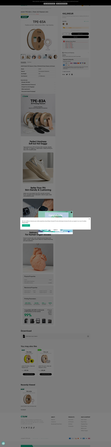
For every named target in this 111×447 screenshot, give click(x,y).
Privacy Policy (25, 222)
